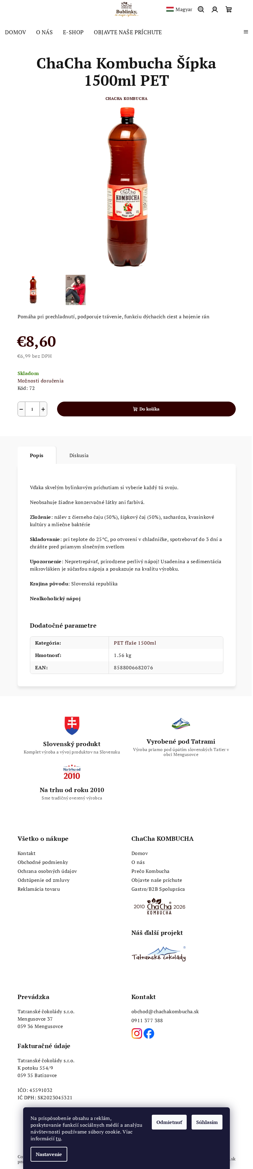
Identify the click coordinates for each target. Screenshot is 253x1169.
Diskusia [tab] (79, 455)
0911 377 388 (147, 1020)
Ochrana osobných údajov (47, 871)
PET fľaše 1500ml (135, 642)
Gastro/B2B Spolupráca (158, 889)
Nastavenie (49, 1154)
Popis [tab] (37, 455)
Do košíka (149, 409)
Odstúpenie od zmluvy (44, 880)
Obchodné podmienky (43, 862)
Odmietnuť (169, 1122)
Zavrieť (62, 431)
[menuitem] (15, 32)
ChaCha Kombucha (127, 98)
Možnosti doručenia (41, 380)
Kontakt (27, 853)
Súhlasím (207, 1122)
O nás (138, 862)
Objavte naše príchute (156, 880)
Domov (139, 853)
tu (58, 1138)
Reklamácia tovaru (39, 889)
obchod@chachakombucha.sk (165, 1011)
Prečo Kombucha (150, 871)
